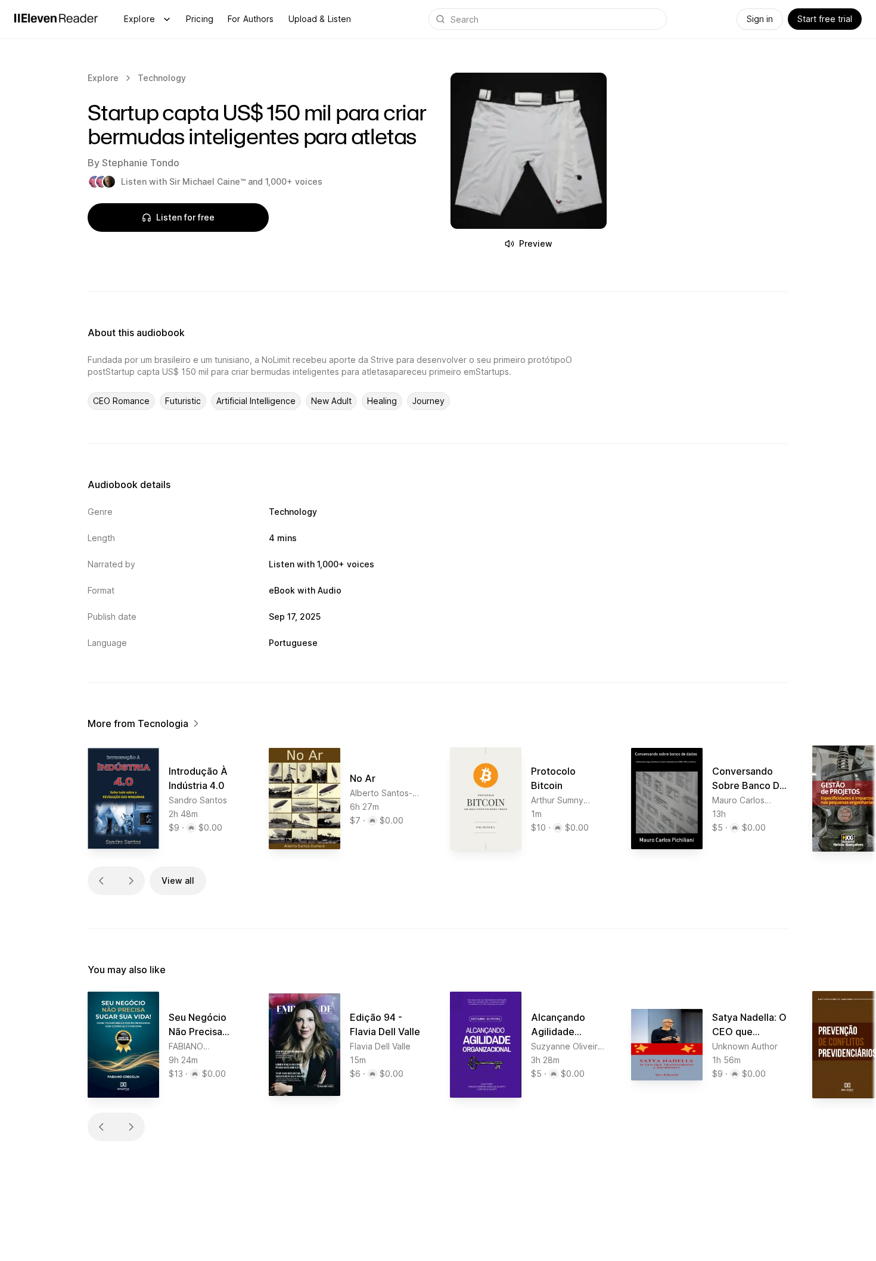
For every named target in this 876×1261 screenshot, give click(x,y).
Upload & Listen (320, 19)
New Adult (331, 401)
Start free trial (824, 19)
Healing (382, 401)
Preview (535, 243)
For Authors (251, 19)
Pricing (199, 19)
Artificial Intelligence (256, 401)
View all (177, 880)
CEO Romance (121, 401)
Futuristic (183, 401)
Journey (428, 401)
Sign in (760, 19)
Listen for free (185, 217)
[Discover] (167, 19)
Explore (139, 19)
